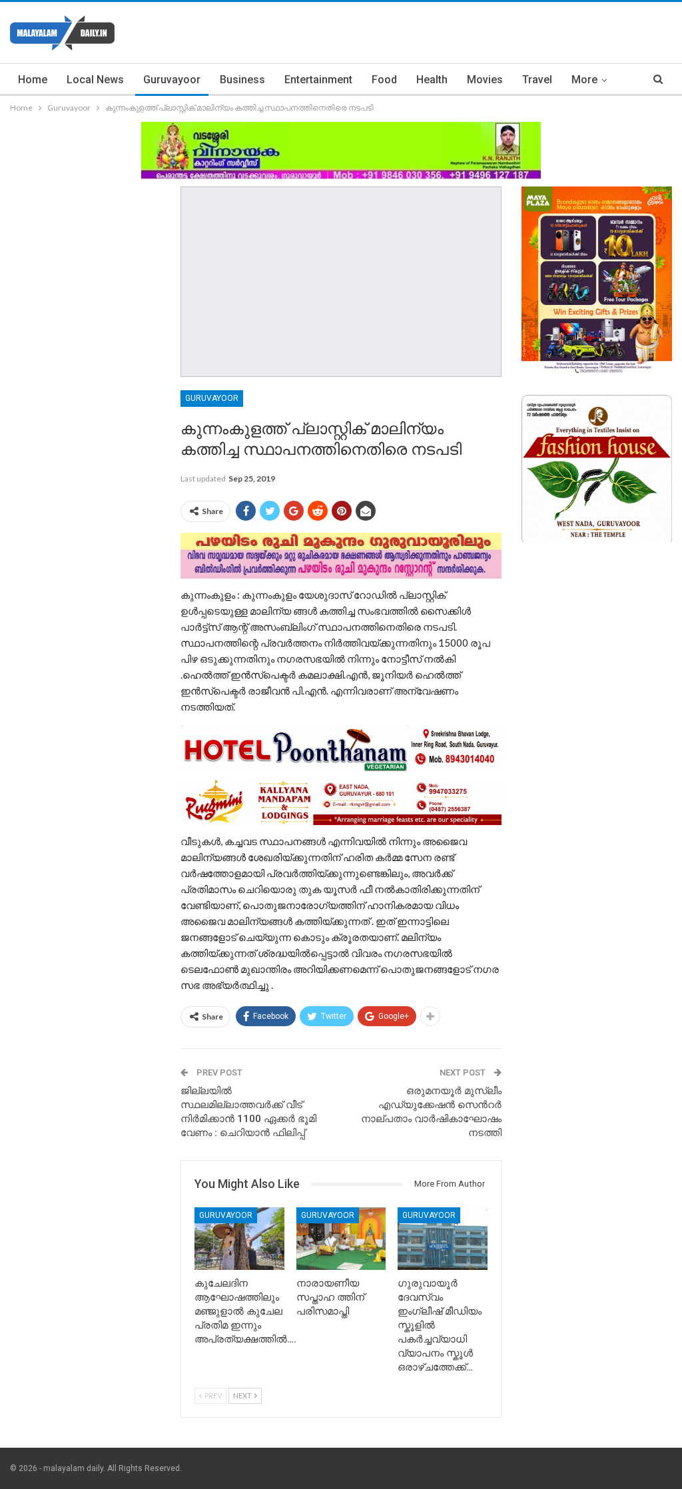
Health (432, 79)
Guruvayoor (171, 79)
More (584, 79)
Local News (95, 79)
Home (32, 79)
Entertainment (318, 79)
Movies (485, 79)
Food (384, 79)
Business (242, 79)
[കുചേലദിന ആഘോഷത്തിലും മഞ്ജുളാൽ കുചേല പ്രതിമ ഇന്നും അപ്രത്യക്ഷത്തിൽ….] (239, 1238)
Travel (537, 79)
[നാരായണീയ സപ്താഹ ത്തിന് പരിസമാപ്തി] (341, 1238)
